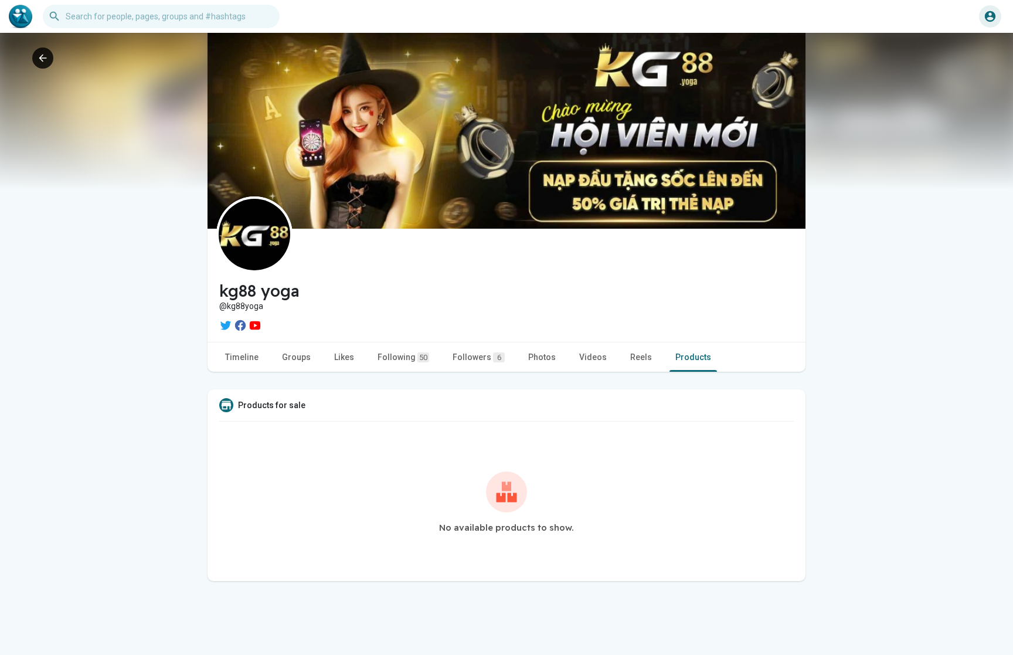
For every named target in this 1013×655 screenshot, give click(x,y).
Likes (344, 357)
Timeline (242, 357)
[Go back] (42, 58)
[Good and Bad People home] (20, 16)
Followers (477, 357)
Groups (296, 357)
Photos (542, 357)
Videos (593, 357)
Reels (641, 357)
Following (402, 357)
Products (693, 357)
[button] (990, 16)
